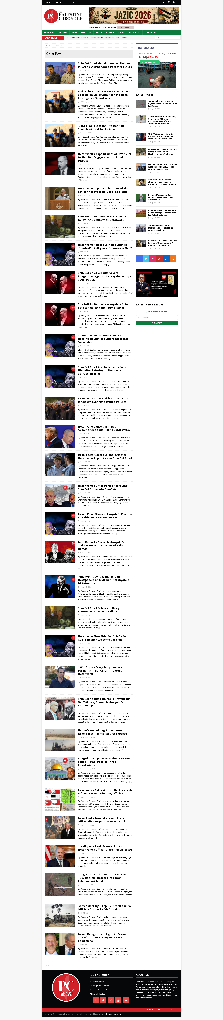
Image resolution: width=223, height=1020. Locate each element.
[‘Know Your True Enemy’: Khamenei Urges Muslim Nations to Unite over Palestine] (141, 182)
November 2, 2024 (87, 853)
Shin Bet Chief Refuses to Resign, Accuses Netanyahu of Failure (100, 609)
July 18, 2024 (84, 913)
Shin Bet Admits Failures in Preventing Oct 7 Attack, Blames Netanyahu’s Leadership (104, 702)
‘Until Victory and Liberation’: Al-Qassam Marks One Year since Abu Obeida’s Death (161, 136)
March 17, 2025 (85, 587)
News (74, 32)
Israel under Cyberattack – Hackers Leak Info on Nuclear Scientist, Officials (105, 791)
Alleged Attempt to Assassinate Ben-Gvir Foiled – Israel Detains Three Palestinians (105, 762)
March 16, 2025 (85, 643)
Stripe (173, 54)
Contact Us (151, 32)
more (149, 998)
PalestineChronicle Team (114, 1014)
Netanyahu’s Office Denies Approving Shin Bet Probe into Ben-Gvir (103, 487)
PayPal (142, 57)
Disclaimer (149, 1010)
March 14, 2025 (85, 677)
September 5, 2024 (87, 885)
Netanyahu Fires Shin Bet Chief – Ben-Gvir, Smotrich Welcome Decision (103, 638)
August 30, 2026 (155, 142)
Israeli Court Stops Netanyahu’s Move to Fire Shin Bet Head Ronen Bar (105, 515)
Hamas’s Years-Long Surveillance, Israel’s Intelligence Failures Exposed (102, 732)
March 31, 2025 (85, 462)
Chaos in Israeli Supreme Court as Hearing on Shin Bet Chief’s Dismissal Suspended (103, 339)
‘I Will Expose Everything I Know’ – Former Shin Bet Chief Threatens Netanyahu (100, 670)
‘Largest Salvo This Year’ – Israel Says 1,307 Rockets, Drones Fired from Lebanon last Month (102, 878)
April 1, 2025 (84, 405)
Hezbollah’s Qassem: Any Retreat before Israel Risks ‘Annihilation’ (160, 197)
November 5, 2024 (87, 825)
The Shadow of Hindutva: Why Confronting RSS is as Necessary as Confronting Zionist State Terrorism (162, 120)
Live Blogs (86, 32)
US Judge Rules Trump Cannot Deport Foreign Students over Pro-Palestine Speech (162, 212)
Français (58, 2)
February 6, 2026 (86, 102)
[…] (119, 83)
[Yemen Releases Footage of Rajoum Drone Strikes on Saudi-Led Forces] (141, 104)
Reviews (110, 32)
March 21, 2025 (85, 521)
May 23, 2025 (85, 195)
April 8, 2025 (84, 346)
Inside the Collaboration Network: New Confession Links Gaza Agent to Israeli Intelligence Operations (104, 95)
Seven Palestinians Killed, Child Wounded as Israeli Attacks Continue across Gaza (162, 166)
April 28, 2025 (85, 252)
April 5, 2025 (84, 377)
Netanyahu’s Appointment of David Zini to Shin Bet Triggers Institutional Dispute (104, 157)
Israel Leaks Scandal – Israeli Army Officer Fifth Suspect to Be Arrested (101, 819)
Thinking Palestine (97, 994)
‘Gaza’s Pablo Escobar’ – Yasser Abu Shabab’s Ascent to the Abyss (101, 127)
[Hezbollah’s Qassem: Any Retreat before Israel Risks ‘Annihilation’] (141, 198)
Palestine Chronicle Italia (100, 990)
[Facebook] (159, 2)
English (47, 2)
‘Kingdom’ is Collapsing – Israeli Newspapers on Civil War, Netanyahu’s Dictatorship (103, 580)
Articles (63, 32)
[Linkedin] (179, 2)
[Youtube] (174, 2)
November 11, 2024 (87, 797)
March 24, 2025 (85, 493)
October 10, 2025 (86, 133)
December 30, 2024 (87, 737)
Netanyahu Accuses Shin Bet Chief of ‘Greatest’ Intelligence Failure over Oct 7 (105, 246)
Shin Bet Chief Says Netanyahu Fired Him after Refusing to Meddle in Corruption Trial (102, 370)
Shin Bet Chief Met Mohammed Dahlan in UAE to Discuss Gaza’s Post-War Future (105, 65)
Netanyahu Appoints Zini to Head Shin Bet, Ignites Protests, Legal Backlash (103, 190)
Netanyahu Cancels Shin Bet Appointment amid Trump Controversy (104, 428)
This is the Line (146, 48)
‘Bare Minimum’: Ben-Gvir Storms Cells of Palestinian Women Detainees (160, 227)
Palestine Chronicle (98, 981)
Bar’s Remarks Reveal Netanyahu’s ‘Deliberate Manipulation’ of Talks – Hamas (102, 545)
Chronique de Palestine (99, 986)
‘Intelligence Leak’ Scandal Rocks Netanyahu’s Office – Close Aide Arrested (105, 847)
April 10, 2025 (85, 311)
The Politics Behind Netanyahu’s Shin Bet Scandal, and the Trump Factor (103, 306)
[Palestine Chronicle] (66, 1000)
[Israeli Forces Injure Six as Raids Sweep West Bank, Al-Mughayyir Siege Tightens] (141, 152)
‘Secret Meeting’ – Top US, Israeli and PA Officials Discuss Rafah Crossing (104, 907)
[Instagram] (169, 2)
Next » (47, 965)
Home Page (49, 32)
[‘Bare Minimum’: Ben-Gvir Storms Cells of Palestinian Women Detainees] (141, 228)
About (121, 32)
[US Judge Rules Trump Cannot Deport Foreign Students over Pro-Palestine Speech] (141, 213)
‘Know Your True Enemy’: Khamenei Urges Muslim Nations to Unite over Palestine (163, 182)
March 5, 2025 (85, 709)
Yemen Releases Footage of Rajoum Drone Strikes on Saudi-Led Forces (162, 103)
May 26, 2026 (85, 70)
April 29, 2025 (85, 223)
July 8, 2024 (84, 944)
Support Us (134, 32)
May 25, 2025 (85, 164)
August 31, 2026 (155, 109)
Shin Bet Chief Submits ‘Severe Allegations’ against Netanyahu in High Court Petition (104, 276)
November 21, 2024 (87, 769)
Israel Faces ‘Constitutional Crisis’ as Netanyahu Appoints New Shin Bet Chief (105, 456)
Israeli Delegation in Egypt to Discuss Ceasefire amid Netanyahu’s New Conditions (103, 937)
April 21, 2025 (85, 283)
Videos (99, 32)
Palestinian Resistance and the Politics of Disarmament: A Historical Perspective (162, 243)
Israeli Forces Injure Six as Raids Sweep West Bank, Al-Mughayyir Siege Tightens (163, 151)
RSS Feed (161, 1010)
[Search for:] (168, 37)
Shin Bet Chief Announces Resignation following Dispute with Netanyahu (103, 218)
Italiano (70, 2)
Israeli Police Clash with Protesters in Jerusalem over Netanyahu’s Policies (103, 400)
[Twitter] (164, 2)
